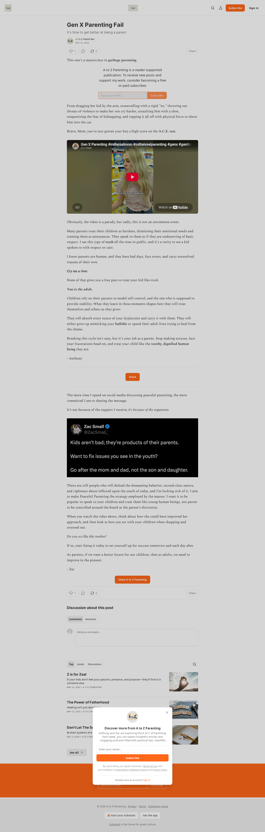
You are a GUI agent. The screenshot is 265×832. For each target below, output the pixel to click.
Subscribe (132, 758)
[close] (167, 712)
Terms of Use (150, 766)
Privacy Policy (160, 769)
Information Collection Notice (131, 769)
